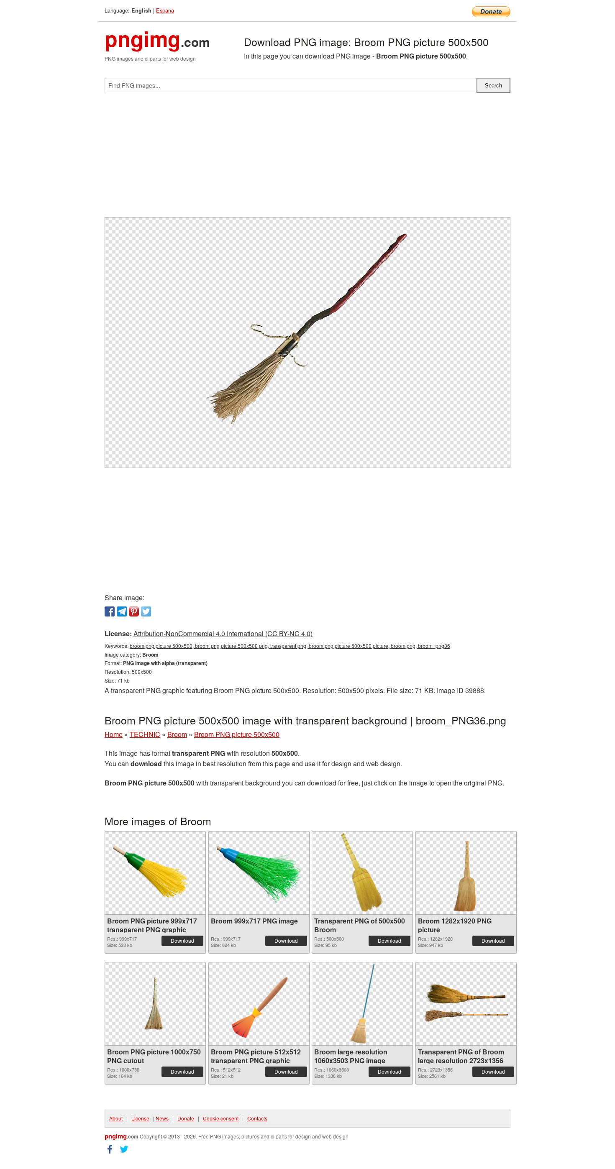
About (116, 1118)
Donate (185, 1118)
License (140, 1118)
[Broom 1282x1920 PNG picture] (465, 873)
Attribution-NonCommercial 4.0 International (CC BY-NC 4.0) (223, 633)
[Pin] (134, 611)
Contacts (257, 1118)
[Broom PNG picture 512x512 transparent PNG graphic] (259, 1004)
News (162, 1118)
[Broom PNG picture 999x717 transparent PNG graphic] (155, 873)
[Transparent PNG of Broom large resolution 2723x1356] (466, 1004)
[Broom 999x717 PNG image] (259, 873)
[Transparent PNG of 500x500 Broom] (362, 873)
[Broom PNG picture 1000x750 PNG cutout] (155, 1003)
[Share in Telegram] (122, 611)
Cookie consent (220, 1118)
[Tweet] (146, 611)
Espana (165, 10)
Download (182, 940)
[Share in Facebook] (110, 611)
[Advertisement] (307, 158)
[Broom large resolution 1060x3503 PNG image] (362, 1004)
